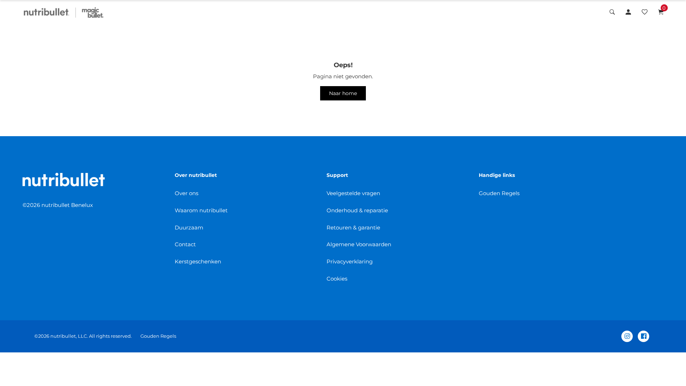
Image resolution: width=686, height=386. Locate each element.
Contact (185, 244)
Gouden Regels (499, 193)
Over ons (186, 193)
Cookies (337, 278)
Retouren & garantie (353, 227)
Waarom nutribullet (201, 210)
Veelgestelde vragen (353, 193)
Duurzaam (189, 227)
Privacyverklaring (350, 261)
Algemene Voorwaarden (359, 244)
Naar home (343, 93)
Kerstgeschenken (198, 261)
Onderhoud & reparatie (357, 210)
